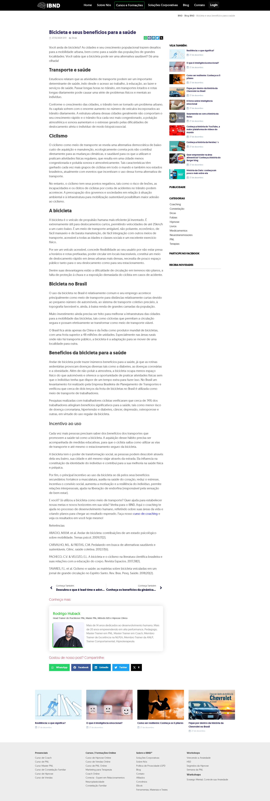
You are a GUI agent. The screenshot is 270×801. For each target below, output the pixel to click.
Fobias (173, 217)
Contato (199, 5)
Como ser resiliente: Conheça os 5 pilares (203, 77)
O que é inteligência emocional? (203, 62)
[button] (145, 38)
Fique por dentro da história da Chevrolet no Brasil (202, 90)
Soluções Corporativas (163, 5)
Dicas (74, 37)
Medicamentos (178, 230)
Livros (173, 226)
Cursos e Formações (129, 5)
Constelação (177, 208)
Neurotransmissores (181, 235)
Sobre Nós (104, 5)
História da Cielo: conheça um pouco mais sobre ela (201, 172)
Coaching (175, 204)
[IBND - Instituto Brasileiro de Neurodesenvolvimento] (48, 5)
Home (88, 5)
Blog (186, 5)
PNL (172, 239)
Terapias (174, 243)
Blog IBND (189, 15)
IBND (180, 15)
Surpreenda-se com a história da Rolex (202, 115)
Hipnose (174, 221)
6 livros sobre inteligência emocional (199, 102)
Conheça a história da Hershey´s (203, 142)
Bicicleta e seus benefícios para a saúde (92, 32)
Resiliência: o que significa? (200, 50)
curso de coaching (145, 513)
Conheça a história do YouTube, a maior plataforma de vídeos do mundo (203, 129)
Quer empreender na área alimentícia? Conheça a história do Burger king (204, 157)
